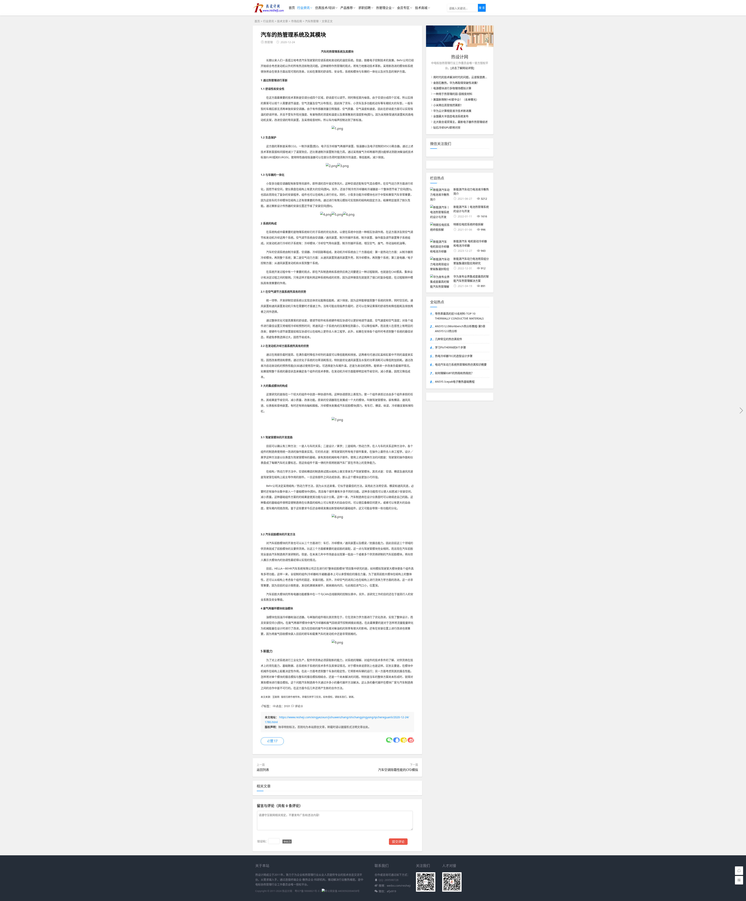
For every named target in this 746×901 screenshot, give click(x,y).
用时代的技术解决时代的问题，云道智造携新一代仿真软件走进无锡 (474, 77)
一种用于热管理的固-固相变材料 (452, 94)
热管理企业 (384, 8)
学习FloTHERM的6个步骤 (450, 347)
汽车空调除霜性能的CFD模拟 (398, 770)
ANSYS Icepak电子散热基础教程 (455, 381)
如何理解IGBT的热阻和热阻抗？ (454, 373)
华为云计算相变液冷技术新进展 (452, 111)
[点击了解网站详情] (462, 68)
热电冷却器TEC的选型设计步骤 (453, 356)
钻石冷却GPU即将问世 (446, 127)
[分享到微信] (389, 740)
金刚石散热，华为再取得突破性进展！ (456, 83)
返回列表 (263, 770)
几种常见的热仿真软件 (448, 339)
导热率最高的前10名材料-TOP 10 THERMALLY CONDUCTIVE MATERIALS (459, 316)
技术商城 (421, 8)
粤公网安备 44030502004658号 (342, 891)
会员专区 (403, 8)
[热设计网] (268, 12)
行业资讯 (303, 8)
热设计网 (287, 891)
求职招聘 (364, 8)
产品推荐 (346, 8)
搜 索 (482, 8)
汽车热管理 (312, 21)
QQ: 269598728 (388, 880)
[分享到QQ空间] (403, 740)
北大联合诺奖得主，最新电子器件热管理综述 (460, 122)
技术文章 (282, 21)
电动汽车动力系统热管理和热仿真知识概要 (461, 364)
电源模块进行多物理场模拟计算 (452, 88)
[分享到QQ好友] (396, 740)
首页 (292, 8)
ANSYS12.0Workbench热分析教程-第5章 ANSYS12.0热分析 (460, 328)
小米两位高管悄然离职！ (448, 105)
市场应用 (296, 21)
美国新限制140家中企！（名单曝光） (456, 99)
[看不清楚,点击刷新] (287, 841)
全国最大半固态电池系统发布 (451, 116)
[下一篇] (741, 410)
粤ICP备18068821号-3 (307, 891)
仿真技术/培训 (325, 8)
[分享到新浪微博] (411, 740)
